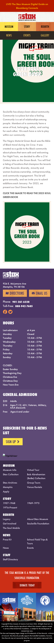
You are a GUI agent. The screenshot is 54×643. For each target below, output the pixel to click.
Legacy (7, 519)
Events (27, 35)
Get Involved (9, 523)
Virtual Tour (33, 470)
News (9, 35)
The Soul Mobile (11, 528)
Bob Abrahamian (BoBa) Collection (36, 476)
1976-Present (10, 507)
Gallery (45, 35)
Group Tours (33, 482)
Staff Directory (10, 559)
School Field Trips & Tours (37, 541)
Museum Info (9, 470)
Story (27, 26)
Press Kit (7, 539)
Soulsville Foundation (38, 523)
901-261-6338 (21, 302)
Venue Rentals (34, 487)
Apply (6, 491)
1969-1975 (33, 503)
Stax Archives (10, 482)
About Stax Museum (37, 519)
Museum (9, 26)
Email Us (39, 293)
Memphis (7, 487)
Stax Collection (11, 474)
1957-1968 (9, 503)
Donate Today (27, 585)
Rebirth (45, 26)
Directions (15, 293)
